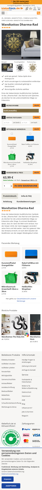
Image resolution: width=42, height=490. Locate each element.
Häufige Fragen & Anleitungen (28, 361)
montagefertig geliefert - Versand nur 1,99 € (21, 5)
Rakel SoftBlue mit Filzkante (30, 264)
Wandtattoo (6, 399)
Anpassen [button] (7, 479)
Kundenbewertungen (26, 201)
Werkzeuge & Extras (9, 407)
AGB (23, 400)
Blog (23, 404)
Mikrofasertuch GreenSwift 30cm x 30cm (10, 289)
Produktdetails (9, 196)
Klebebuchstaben (8, 360)
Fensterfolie (6, 371)
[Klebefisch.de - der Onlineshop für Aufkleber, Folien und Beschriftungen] (2, 18)
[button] (7, 67)
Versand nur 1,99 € (29, 180)
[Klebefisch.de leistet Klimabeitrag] (11, 439)
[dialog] (21, 469)
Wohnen (7, 18)
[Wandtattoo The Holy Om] (15, 324)
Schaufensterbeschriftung (11, 403)
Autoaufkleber (7, 383)
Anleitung (7, 201)
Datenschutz (26, 392)
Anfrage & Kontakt (29, 370)
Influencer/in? (27, 408)
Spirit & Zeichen (7, 20)
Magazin (25, 416)
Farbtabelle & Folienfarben (27, 380)
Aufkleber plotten (8, 368)
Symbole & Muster (30, 18)
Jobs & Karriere (27, 412)
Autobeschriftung (8, 387)
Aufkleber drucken (8, 364)
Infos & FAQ (26, 196)
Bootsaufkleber (7, 391)
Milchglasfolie (7, 375)
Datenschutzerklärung (10, 474)
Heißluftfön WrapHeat (27, 287)
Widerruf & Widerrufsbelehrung (29, 387)
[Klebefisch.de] (12, 9)
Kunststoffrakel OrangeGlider (9, 264)
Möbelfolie (6, 395)
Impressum (26, 396)
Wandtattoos (17, 18)
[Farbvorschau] (32, 67)
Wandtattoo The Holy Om (13, 337)
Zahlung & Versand (29, 366)
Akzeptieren (11, 486)
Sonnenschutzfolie (8, 379)
